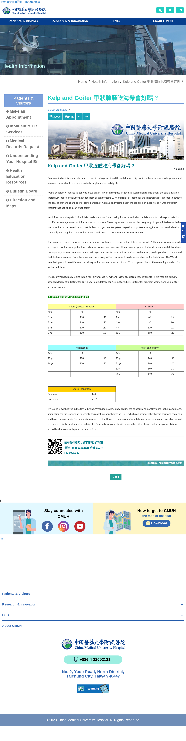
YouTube (79, 526)
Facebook (47, 526)
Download (159, 523)
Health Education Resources (16, 176)
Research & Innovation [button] (70, 21)
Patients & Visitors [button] (23, 21)
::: (4, 2)
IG (63, 526)
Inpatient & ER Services (21, 129)
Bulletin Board (23, 191)
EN (179, 10)
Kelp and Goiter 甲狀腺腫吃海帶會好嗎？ (153, 81)
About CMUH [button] (162, 21)
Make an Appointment (18, 114)
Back (116, 476)
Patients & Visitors (16, 593)
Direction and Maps (20, 203)
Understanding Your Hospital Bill (23, 159)
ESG (5, 615)
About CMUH (12, 626)
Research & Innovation (19, 604)
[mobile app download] (93, 688)
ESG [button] (116, 21)
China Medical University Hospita (93, 644)
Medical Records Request (22, 144)
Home (82, 81)
